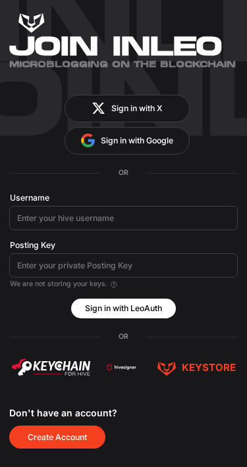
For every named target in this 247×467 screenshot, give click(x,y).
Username (29, 198)
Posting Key (32, 245)
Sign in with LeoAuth (123, 308)
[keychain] (50, 367)
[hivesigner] (121, 367)
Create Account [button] (57, 437)
